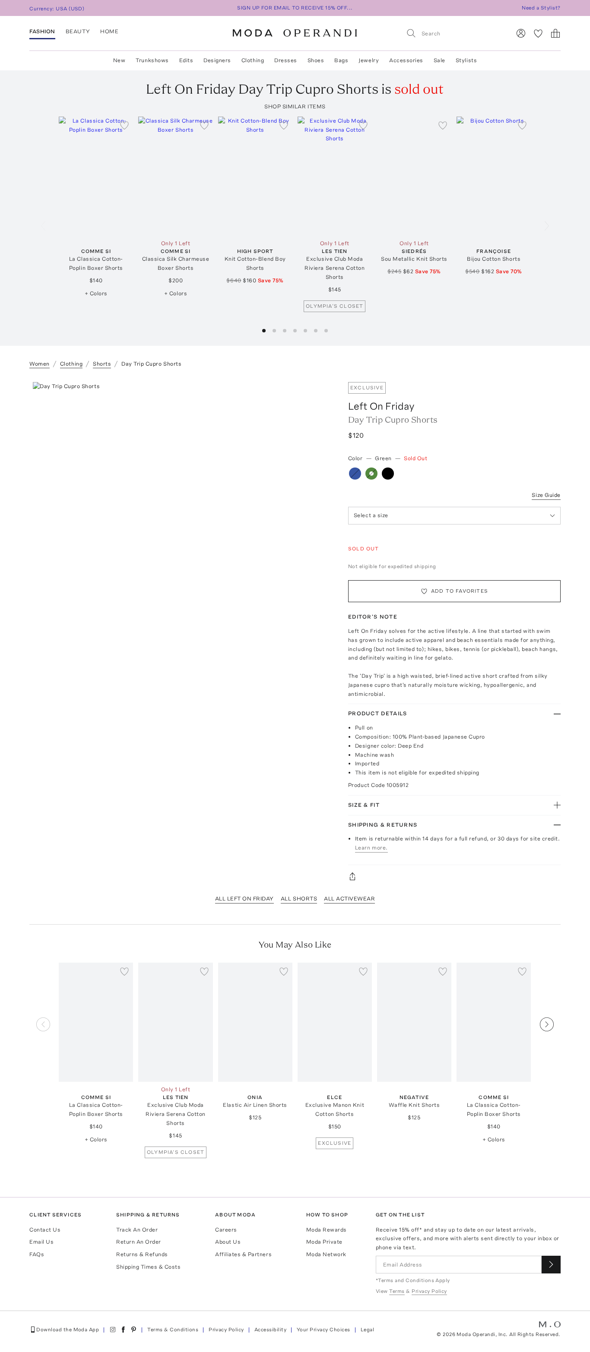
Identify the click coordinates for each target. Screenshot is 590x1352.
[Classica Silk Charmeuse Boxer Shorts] (175, 176)
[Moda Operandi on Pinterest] (133, 1329)
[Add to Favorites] (124, 125)
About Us (228, 1241)
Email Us (41, 1241)
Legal (367, 1330)
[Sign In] (521, 33)
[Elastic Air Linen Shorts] (255, 1022)
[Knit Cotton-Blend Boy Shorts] (255, 176)
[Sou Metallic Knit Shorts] (414, 176)
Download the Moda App (67, 1330)
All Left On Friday (244, 898)
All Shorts (299, 898)
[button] (264, 330)
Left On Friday (381, 406)
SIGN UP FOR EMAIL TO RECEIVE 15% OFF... (295, 8)
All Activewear (349, 898)
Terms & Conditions (172, 1330)
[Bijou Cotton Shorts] (494, 176)
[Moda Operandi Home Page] (295, 33)
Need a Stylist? (541, 8)
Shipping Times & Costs (148, 1267)
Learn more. (371, 847)
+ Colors (96, 293)
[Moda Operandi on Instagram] (112, 1329)
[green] (371, 473)
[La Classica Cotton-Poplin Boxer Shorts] (96, 176)
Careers (226, 1229)
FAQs (36, 1254)
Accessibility (270, 1330)
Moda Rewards (326, 1229)
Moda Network (326, 1254)
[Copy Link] (454, 876)
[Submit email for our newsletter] (551, 1264)
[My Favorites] (538, 33)
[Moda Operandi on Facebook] (123, 1329)
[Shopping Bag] (555, 33)
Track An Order (137, 1229)
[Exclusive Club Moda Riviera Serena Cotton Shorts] (335, 176)
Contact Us (44, 1229)
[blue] (355, 473)
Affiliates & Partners (243, 1254)
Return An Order (138, 1241)
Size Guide (546, 495)
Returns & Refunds (142, 1254)
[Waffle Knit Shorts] (414, 1022)
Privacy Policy (226, 1330)
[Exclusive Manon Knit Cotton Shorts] (335, 1022)
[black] (388, 473)
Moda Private (324, 1241)
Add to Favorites (459, 591)
